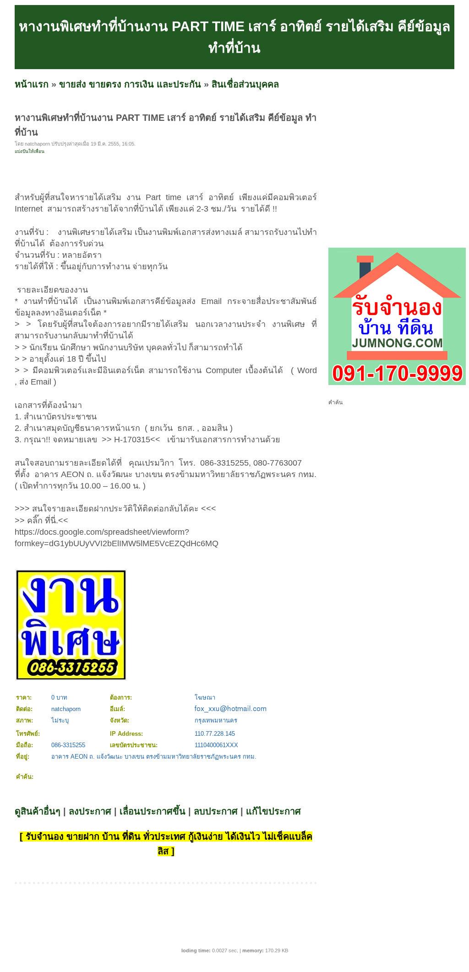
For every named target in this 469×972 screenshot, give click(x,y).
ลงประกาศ (90, 811)
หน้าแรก (32, 84)
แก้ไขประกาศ (273, 811)
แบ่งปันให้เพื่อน (29, 151)
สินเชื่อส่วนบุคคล (245, 84)
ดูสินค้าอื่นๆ (37, 811)
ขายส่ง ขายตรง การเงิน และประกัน (130, 84)
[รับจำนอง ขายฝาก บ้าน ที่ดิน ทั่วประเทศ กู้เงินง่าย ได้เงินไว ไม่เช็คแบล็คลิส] (397, 383)
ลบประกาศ (216, 811)
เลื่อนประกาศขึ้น (152, 811)
